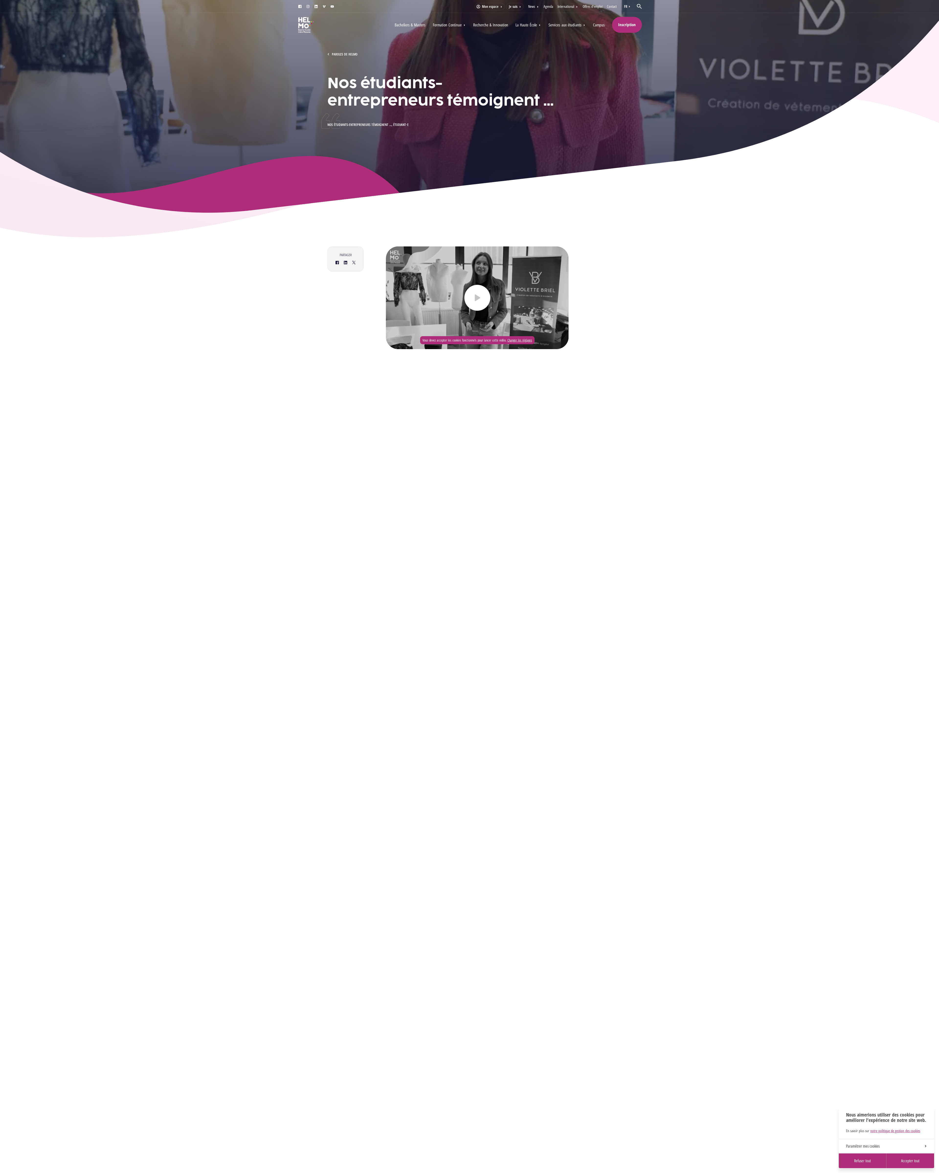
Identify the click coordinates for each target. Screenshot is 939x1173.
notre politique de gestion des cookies (895, 1130)
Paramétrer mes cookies (863, 1146)
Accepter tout (910, 1160)
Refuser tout (862, 1160)
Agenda (548, 6)
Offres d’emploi (593, 6)
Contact (612, 6)
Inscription (627, 24)
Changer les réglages (519, 340)
